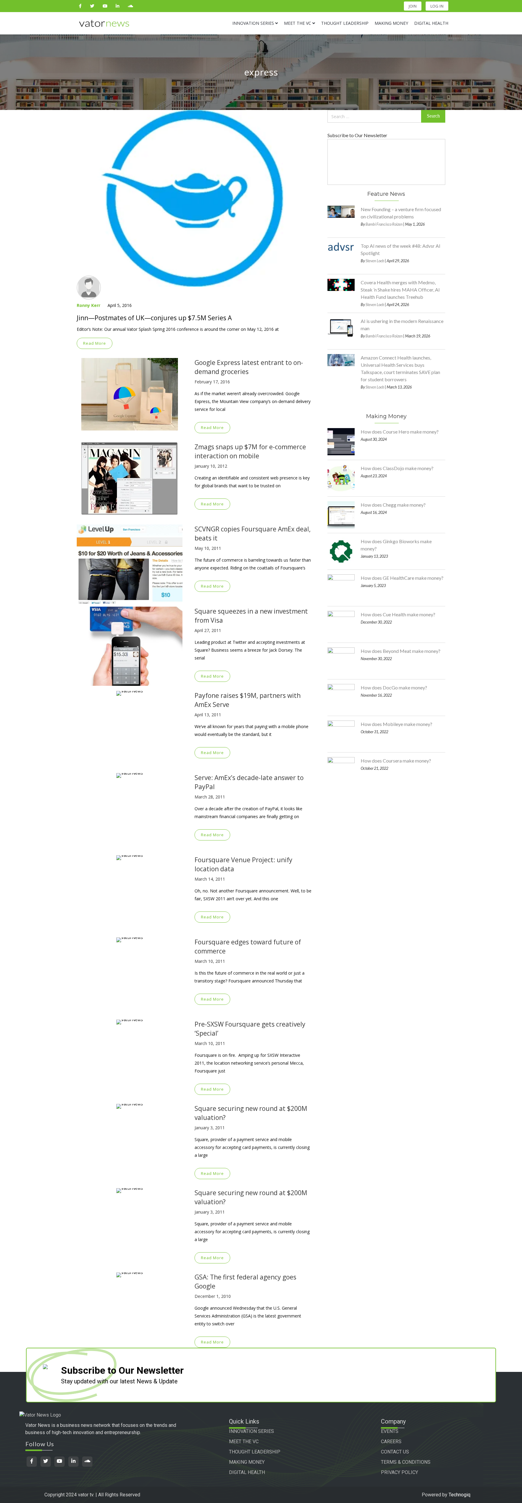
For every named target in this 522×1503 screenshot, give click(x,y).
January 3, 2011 (210, 1127)
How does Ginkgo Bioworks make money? (396, 544)
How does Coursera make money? (396, 760)
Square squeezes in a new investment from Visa (251, 615)
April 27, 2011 (208, 630)
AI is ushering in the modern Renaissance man (402, 324)
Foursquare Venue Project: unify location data (243, 864)
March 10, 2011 (210, 961)
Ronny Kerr (88, 305)
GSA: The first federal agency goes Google (245, 1281)
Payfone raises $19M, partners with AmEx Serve (248, 700)
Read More (94, 343)
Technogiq (459, 1495)
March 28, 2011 (210, 797)
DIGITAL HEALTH (247, 1472)
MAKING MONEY (247, 1462)
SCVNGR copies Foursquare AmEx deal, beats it (253, 533)
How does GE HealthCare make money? (402, 578)
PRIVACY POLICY (399, 1472)
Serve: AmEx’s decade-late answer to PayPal (249, 782)
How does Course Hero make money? (400, 431)
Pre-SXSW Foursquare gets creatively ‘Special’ (250, 1028)
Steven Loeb (375, 260)
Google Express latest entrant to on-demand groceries (249, 367)
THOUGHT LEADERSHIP (254, 1452)
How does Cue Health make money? (398, 614)
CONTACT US (395, 1452)
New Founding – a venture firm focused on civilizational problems (401, 212)
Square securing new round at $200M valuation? (251, 1113)
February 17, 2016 (212, 382)
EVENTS (389, 1431)
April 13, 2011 (208, 715)
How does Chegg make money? (393, 505)
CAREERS (391, 1441)
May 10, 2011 (208, 548)
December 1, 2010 (213, 1296)
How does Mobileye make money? (396, 724)
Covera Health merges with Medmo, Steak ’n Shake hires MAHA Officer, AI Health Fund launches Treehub (400, 289)
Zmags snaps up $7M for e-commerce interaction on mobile (250, 451)
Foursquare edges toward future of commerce (248, 946)
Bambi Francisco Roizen (384, 224)
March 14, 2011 (210, 879)
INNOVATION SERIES (251, 1431)
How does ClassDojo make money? (397, 468)
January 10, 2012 (211, 466)
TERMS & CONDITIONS (405, 1462)
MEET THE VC (244, 1441)
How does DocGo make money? (394, 687)
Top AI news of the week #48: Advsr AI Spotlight (400, 249)
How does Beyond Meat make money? (400, 651)
